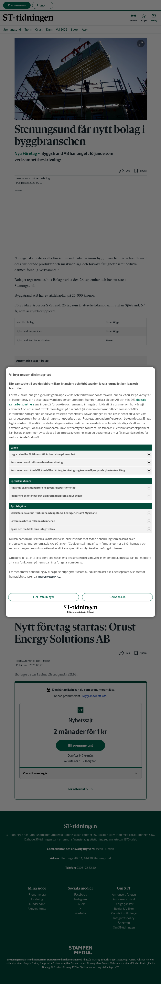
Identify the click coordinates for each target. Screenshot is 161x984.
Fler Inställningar (43, 597)
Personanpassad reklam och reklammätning (37, 462)
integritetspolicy (49, 576)
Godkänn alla (117, 597)
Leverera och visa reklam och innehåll (33, 521)
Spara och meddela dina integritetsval (33, 529)
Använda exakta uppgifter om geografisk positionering (43, 487)
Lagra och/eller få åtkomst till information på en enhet (43, 454)
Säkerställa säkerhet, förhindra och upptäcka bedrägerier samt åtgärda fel (54, 513)
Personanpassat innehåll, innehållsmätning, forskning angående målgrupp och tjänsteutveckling (68, 470)
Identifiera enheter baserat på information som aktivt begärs (46, 495)
